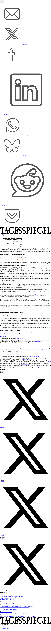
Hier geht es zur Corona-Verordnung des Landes (26, 366)
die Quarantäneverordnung (32, 294)
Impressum (3, 625)
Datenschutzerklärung (4, 627)
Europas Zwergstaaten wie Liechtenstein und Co (26, 308)
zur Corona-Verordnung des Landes (36, 342)
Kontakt (3, 626)
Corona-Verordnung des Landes (19, 338)
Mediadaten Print (4, 629)
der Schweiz (12, 308)
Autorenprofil (2, 427)
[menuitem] (26, 14)
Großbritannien (16, 308)
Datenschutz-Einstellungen (5, 628)
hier (21, 333)
